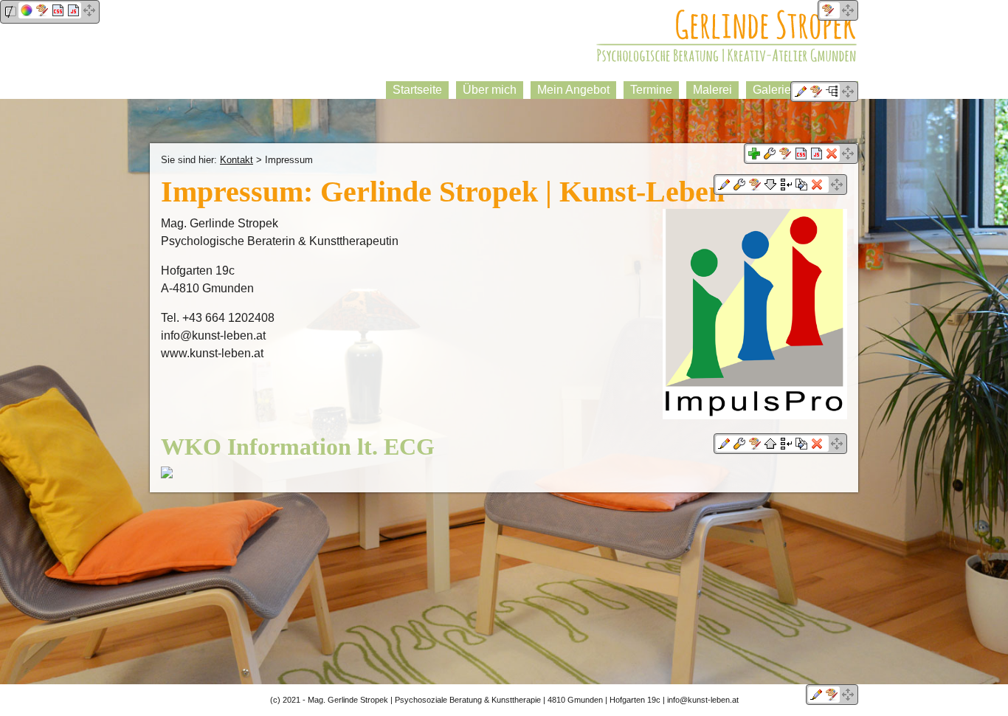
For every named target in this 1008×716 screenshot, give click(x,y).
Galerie (772, 89)
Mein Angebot (573, 89)
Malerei (712, 89)
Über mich (490, 89)
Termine (651, 89)
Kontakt (236, 159)
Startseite (417, 89)
